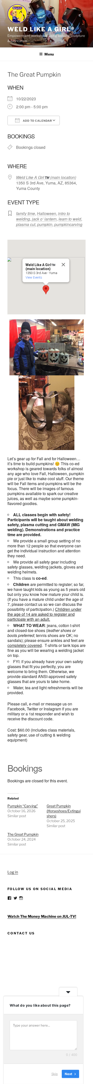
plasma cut (25, 224)
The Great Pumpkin (22, 834)
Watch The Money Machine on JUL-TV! (41, 916)
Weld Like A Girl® (41, 29)
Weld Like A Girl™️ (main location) (46, 177)
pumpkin (44, 224)
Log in (12, 872)
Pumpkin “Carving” (22, 806)
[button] (46, 289)
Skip (54, 1074)
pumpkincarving (68, 224)
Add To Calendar (37, 120)
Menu (49, 54)
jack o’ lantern (44, 219)
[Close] (63, 265)
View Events (33, 277)
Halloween (46, 213)
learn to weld (70, 219)
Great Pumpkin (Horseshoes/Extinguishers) (64, 811)
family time (25, 213)
